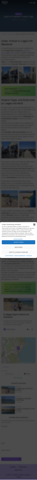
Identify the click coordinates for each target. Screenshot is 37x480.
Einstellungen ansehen (18, 252)
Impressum (29, 255)
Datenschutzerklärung (19, 255)
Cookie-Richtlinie (9, 255)
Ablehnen (18, 247)
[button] (34, 224)
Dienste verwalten (18, 239)
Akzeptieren (18, 242)
